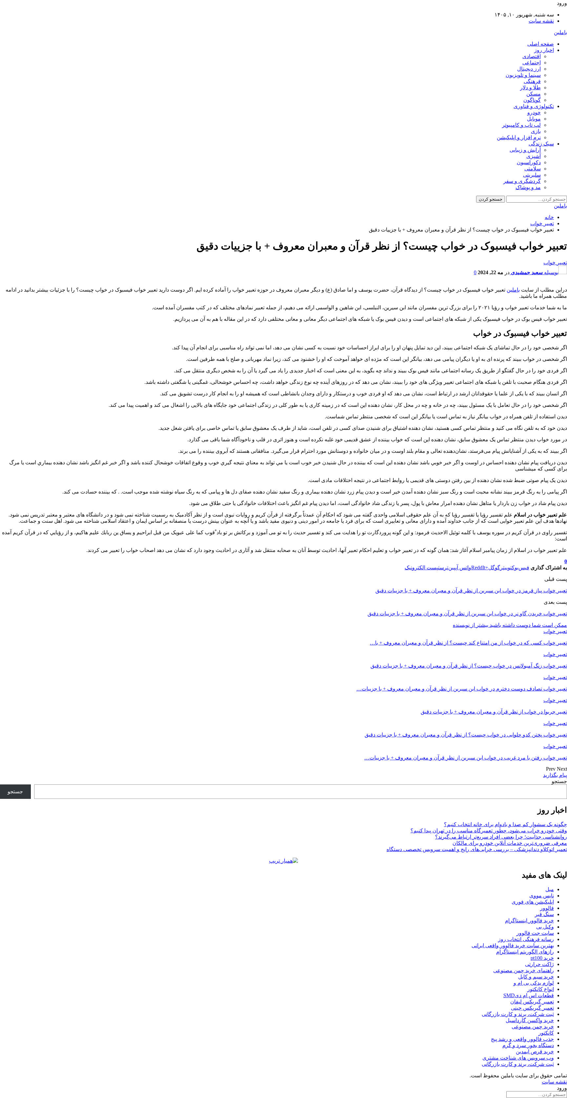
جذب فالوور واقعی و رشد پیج (522, 1039)
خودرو (534, 112)
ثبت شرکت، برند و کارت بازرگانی (518, 1014)
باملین (560, 32)
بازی (536, 131)
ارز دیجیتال (529, 69)
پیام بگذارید (555, 775)
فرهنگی (532, 81)
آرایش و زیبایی (525, 150)
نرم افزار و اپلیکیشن (519, 137)
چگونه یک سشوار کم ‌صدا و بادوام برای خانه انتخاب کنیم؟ (505, 824)
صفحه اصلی (540, 44)
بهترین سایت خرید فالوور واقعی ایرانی (513, 945)
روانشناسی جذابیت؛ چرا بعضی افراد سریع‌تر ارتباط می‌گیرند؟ (501, 837)
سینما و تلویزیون (523, 75)
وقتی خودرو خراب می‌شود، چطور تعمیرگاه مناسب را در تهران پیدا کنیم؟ (488, 830)
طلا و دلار (530, 87)
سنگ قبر (544, 914)
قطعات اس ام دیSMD (528, 995)
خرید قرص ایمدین (535, 1051)
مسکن (533, 94)
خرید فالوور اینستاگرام (529, 920)
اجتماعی (531, 62)
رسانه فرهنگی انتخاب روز (526, 939)
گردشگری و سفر (522, 181)
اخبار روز (544, 50)
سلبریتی (532, 175)
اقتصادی (531, 56)
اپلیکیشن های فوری (533, 902)
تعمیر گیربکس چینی (532, 1008)
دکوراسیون (529, 162)
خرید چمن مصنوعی (533, 1026)
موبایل (534, 118)
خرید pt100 (542, 958)
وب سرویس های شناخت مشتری (518, 1058)
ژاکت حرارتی (539, 964)
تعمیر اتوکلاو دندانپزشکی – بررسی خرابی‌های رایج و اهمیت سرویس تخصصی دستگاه (477, 849)
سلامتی (532, 168)
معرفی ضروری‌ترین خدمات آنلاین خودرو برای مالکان (509, 843)
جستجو (559, 781)
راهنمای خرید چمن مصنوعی (523, 970)
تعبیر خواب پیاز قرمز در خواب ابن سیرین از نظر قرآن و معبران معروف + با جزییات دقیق (471, 590)
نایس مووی (541, 895)
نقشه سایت (541, 21)
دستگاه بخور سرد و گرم (528, 1045)
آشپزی (533, 156)
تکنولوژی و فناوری (534, 106)
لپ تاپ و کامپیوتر (521, 125)
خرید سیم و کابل (536, 976)
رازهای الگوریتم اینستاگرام (525, 952)
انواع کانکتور (540, 989)
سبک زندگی (541, 143)
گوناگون (532, 100)
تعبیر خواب (555, 262)
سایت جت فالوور (535, 933)
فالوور (547, 908)
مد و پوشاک (528, 187)
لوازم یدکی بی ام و (534, 983)
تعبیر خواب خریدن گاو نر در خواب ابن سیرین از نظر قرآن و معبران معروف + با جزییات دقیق (467, 613)
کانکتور (546, 1033)
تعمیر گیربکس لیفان (532, 1001)
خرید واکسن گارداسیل (530, 1020)
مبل (549, 889)
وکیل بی (545, 927)
